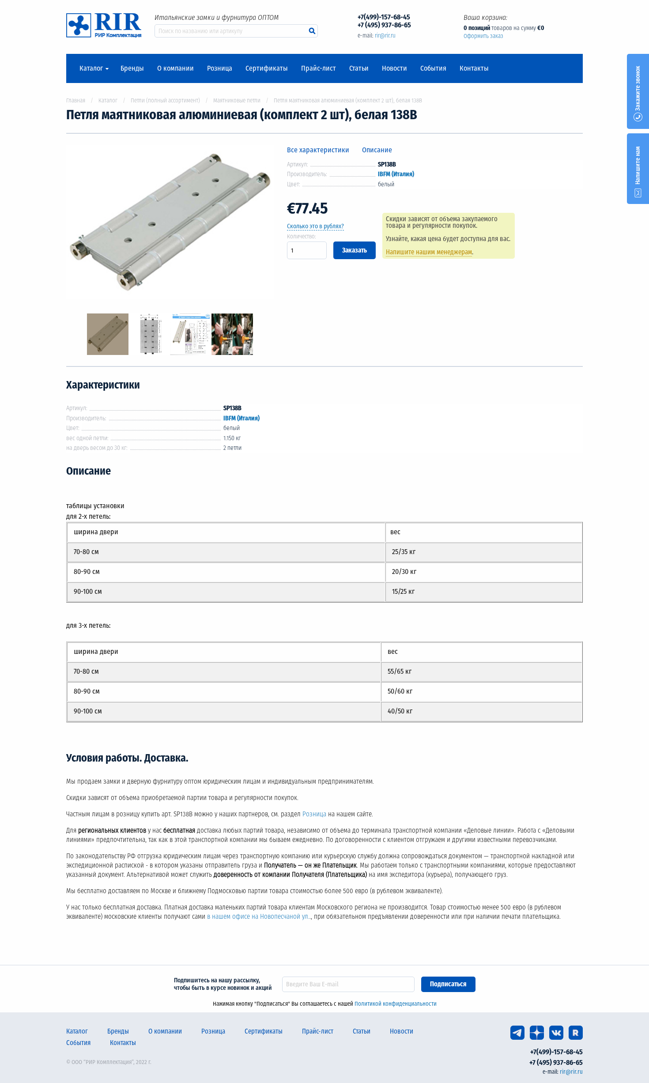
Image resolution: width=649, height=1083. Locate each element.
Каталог (91, 68)
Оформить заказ (483, 36)
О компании (175, 68)
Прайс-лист (318, 68)
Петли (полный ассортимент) (165, 100)
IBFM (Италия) (396, 174)
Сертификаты (266, 68)
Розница (219, 68)
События (433, 68)
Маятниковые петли (236, 100)
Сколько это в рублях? (315, 226)
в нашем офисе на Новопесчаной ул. (258, 917)
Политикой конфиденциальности (396, 1003)
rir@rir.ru (385, 35)
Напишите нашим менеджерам (429, 252)
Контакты (474, 68)
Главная (75, 100)
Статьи (359, 68)
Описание (377, 150)
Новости (394, 68)
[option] (170, 223)
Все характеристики (318, 150)
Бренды (132, 68)
